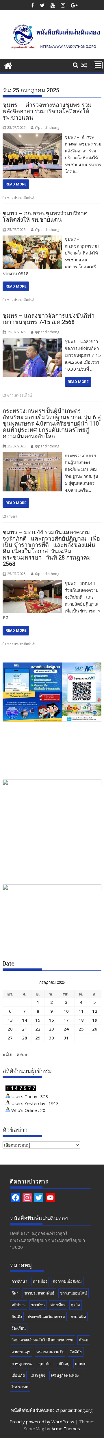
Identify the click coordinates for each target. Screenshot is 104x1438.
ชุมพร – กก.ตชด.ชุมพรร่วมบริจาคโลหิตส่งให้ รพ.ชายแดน (45, 216)
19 (94, 1020)
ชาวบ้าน (38, 1304)
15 (37, 1020)
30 (51, 1038)
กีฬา (15, 1293)
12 (94, 1011)
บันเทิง (17, 1316)
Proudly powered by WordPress (42, 1421)
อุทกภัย (44, 1363)
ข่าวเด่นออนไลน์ (19, 395)
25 (81, 1029)
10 (66, 1011)
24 (66, 1029)
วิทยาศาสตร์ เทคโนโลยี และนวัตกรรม (42, 1340)
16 (51, 1020)
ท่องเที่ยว (58, 1304)
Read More (15, 184)
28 (24, 1038)
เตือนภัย (18, 1375)
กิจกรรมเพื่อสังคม (67, 1281)
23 (51, 1029)
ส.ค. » (22, 1054)
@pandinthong (47, 127)
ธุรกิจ (75, 1304)
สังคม (83, 1340)
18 (81, 1020)
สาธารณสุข (21, 1351)
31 (66, 1038)
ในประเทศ (20, 1386)
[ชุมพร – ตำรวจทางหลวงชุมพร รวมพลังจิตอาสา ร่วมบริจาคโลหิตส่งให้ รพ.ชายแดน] (32, 137)
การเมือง (40, 1281)
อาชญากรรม (22, 1363)
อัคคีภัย (75, 1351)
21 (24, 1029)
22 (37, 1029)
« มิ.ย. (8, 1054)
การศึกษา (19, 1281)
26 (94, 1029)
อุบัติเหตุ (62, 1363)
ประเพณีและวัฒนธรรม (46, 1316)
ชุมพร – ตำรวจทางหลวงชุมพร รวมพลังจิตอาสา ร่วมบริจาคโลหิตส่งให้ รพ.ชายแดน (47, 111)
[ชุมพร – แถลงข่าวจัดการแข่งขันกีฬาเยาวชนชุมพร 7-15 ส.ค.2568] (32, 341)
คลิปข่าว (18, 1304)
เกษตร (12, 516)
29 (37, 1038)
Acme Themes (65, 1428)
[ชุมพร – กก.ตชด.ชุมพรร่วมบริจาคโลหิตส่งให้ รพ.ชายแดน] (32, 239)
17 (66, 1020)
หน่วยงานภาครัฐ (50, 1351)
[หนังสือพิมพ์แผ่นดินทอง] (8, 65)
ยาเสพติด (78, 1316)
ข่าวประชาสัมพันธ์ (21, 197)
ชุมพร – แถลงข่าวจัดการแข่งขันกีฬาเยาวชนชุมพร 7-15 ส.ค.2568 (48, 318)
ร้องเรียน (19, 1328)
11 (81, 1011)
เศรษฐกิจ (38, 1375)
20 (10, 1029)
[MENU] (98, 65)
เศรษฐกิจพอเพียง (65, 1375)
